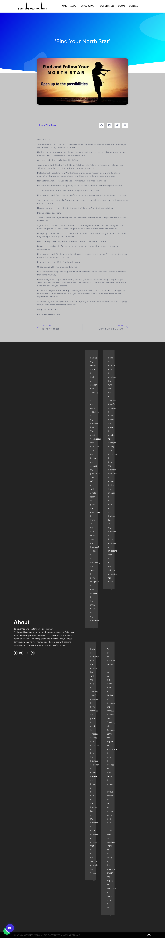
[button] (10, 928)
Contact (134, 5)
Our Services (107, 5)
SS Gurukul (87, 5)
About (74, 5)
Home (64, 5)
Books (122, 5)
